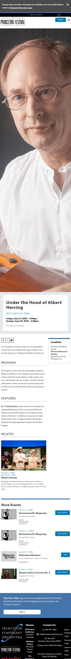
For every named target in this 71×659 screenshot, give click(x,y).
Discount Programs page (21, 7)
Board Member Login (67, 633)
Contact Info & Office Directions (49, 645)
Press (66, 655)
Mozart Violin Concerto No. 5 (34, 572)
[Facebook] (3, 340)
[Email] (11, 340)
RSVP (65, 555)
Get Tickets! (62, 512)
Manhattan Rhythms (29, 555)
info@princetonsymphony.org (50, 634)
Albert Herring (9, 477)
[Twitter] (7, 340)
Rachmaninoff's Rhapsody (32, 513)
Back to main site (36, 15)
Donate (60, 20)
